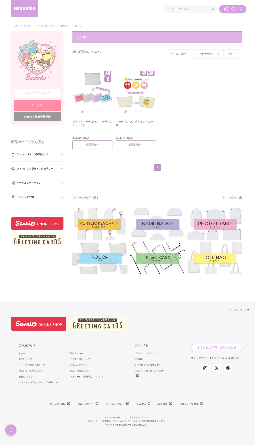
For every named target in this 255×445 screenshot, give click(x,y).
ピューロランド (86, 403)
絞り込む (181, 54)
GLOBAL (141, 403)
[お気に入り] (233, 8)
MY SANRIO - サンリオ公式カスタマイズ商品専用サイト (24, 8)
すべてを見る (229, 197)
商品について (25, 359)
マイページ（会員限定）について (87, 376)
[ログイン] (226, 8)
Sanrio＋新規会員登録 (37, 116)
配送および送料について (31, 370)
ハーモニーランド (115, 403)
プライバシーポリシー (145, 353)
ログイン (37, 105)
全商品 (27, 25)
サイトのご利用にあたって (32, 365)
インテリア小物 (25, 196)
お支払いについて (79, 365)
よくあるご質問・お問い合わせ (216, 347)
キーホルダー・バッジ (29, 182)
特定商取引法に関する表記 (147, 365)
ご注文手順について (80, 359)
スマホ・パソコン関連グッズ (32, 154)
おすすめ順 (205, 54)
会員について (25, 376)
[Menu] (10, 430)
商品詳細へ (92, 144)
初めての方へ (76, 353)
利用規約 (138, 359)
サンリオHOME (57, 403)
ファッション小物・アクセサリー (53, 25)
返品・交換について (80, 370)
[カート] (240, 8)
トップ (22, 353)
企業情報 (162, 403)
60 (230, 54)
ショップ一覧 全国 (189, 403)
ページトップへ (237, 310)
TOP (17, 25)
